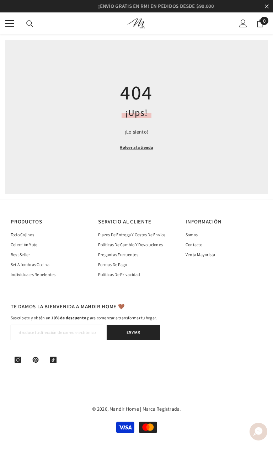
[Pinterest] (35, 360)
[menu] (9, 23)
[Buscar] (30, 24)
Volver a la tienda (136, 147)
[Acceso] (243, 23)
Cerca (266, 6)
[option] (136, 6)
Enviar (133, 332)
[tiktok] (53, 360)
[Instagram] (18, 360)
